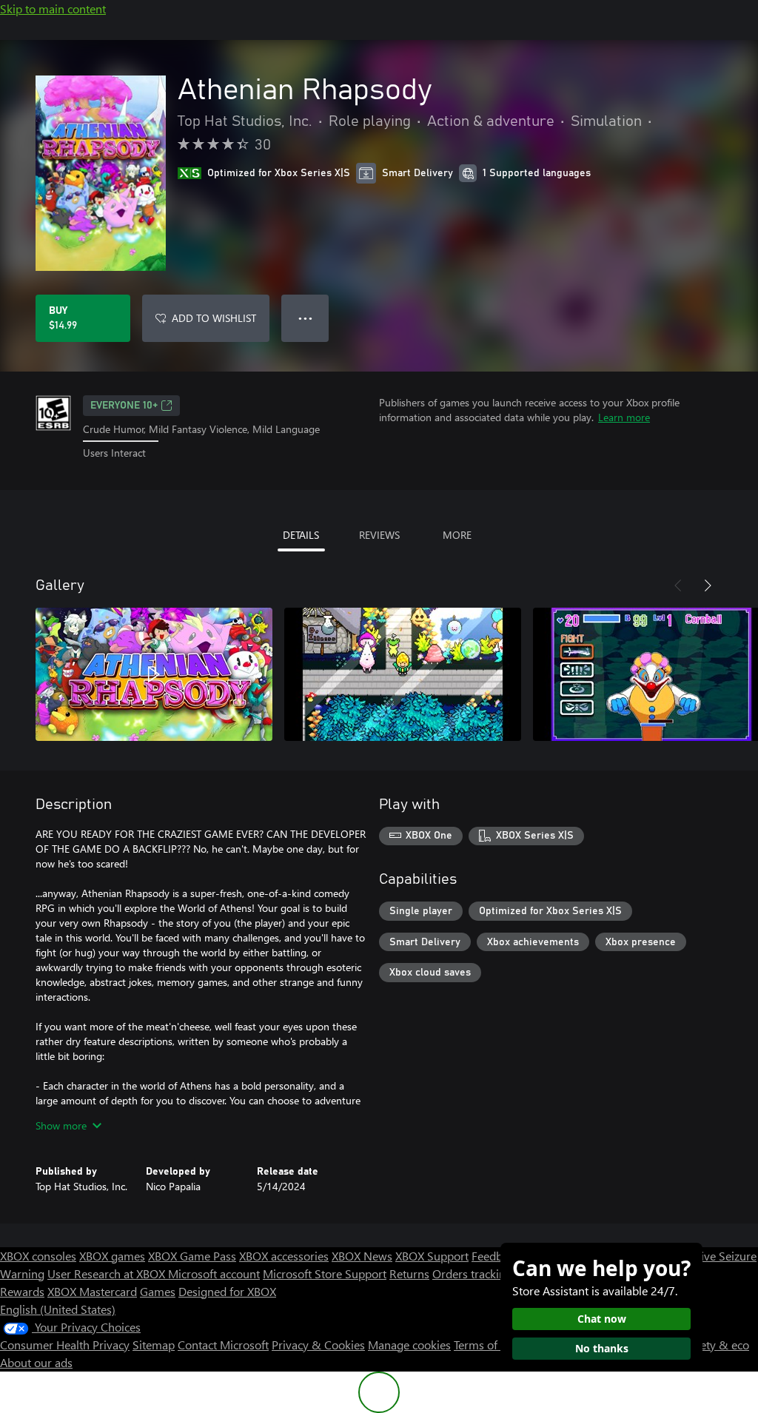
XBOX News (362, 1255)
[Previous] (678, 585)
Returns (409, 1273)
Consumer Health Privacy (65, 1344)
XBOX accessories (284, 1255)
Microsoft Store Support (324, 1273)
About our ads (36, 1362)
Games (157, 1291)
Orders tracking (472, 1273)
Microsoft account (214, 1273)
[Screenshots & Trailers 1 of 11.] (154, 674)
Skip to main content (53, 8)
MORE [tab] (457, 535)
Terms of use (486, 1344)
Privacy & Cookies (318, 1344)
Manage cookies (409, 1344)
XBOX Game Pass (192, 1255)
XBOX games (112, 1255)
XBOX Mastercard (92, 1291)
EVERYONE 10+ (124, 405)
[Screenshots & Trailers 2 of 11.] (402, 674)
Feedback (496, 1255)
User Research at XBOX (107, 1273)
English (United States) (57, 1309)
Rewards (22, 1291)
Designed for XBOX (227, 1291)
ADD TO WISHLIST (214, 318)
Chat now (601, 1319)
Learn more (624, 417)
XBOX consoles (38, 1255)
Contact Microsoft (223, 1344)
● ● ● (305, 318)
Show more (61, 1125)
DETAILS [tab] (301, 535)
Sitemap (154, 1344)
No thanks (601, 1348)
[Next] (707, 585)
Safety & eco (716, 1344)
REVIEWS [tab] (379, 535)
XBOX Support (432, 1255)
